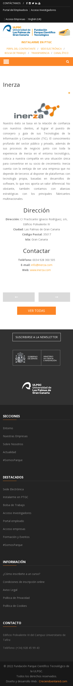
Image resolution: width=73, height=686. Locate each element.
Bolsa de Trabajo (15, 53)
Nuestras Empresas (15, 436)
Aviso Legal (10, 590)
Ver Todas (36, 311)
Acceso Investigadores (43, 10)
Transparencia (40, 53)
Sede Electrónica (51, 48)
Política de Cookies (15, 606)
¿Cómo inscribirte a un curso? (21, 574)
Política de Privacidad (16, 598)
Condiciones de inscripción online (24, 582)
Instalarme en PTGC (15, 497)
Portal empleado (13, 521)
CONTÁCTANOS (11, 3)
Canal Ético (61, 53)
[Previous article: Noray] (19, 297)
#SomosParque (13, 460)
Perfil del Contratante (21, 48)
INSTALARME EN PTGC (36, 42)
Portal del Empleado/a (15, 10)
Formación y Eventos (16, 537)
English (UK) (34, 19)
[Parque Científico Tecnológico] (36, 30)
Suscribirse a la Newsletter (37, 337)
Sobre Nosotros (13, 444)
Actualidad (9, 452)
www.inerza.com (40, 270)
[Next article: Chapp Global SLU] (54, 297)
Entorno (8, 428)
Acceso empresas (14, 529)
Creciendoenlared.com (53, 681)
